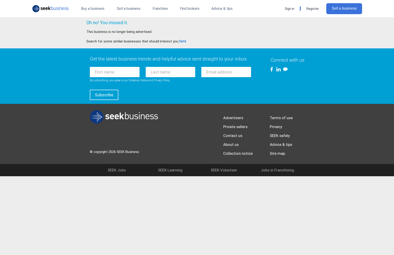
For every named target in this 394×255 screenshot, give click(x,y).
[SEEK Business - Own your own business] (50, 8)
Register (312, 9)
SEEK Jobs (117, 170)
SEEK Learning (170, 170)
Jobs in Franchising (277, 170)
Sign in (289, 9)
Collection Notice (138, 80)
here (182, 41)
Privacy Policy (162, 80)
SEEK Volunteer (224, 170)
